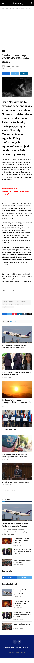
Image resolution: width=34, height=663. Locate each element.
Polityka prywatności (23, 647)
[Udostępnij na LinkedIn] (24, 73)
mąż (29, 301)
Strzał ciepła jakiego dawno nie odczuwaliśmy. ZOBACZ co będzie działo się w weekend (17, 402)
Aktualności (6, 520)
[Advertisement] (17, 29)
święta (11, 304)
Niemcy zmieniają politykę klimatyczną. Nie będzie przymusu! (21, 540)
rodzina (5, 304)
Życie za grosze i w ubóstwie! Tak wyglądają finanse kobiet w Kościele (22, 551)
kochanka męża (21, 301)
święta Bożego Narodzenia (22, 304)
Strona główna (8, 647)
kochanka (12, 301)
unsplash (17, 291)
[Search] (31, 3)
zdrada (11, 307)
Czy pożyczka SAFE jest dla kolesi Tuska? (15, 482)
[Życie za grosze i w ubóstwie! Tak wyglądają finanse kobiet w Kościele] (17, 361)
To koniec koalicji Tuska (9, 429)
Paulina (8, 66)
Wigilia (5, 307)
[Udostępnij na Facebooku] (6, 73)
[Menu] (3, 3)
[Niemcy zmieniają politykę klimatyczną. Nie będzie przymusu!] (7, 541)
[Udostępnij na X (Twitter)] (15, 73)
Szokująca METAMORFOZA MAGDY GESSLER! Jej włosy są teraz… (15, 191)
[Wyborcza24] (17, 3)
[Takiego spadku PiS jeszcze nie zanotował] (7, 562)
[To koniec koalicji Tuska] (17, 418)
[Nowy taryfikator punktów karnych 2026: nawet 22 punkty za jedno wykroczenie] (17, 443)
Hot (4, 51)
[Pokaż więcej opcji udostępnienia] (30, 73)
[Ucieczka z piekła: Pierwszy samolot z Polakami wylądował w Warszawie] (17, 334)
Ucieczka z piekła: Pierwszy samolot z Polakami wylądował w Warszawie (21, 592)
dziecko (5, 301)
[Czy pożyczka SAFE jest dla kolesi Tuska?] (17, 471)
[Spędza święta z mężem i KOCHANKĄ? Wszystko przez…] (17, 87)
